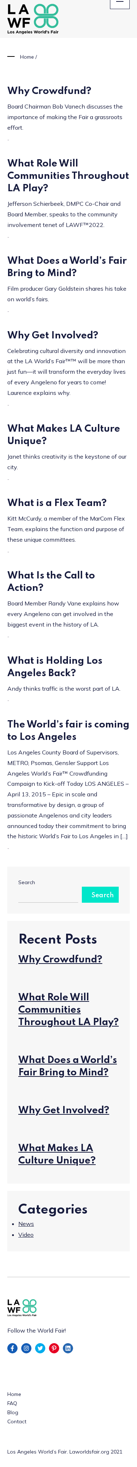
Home (27, 57)
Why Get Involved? (52, 336)
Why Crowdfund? (49, 91)
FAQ (12, 1403)
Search (26, 882)
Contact (16, 1421)
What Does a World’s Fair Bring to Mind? (67, 1066)
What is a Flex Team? (57, 503)
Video (26, 1234)
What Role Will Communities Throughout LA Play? (68, 176)
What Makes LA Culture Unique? (57, 1155)
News (26, 1223)
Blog (12, 1412)
